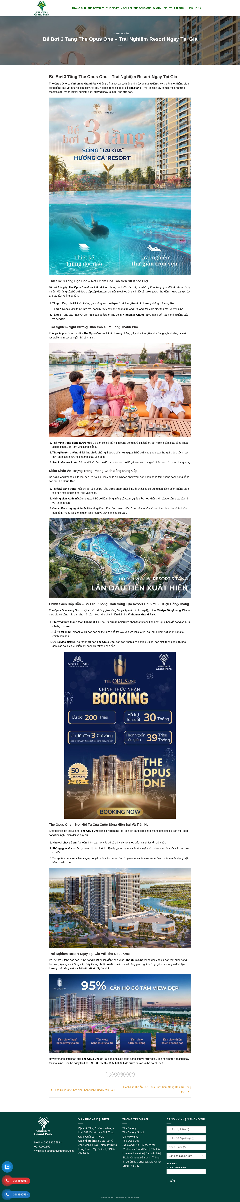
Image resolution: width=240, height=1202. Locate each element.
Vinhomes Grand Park (136, 1149)
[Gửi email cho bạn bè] (120, 1074)
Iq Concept (140, 1161)
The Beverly (96, 8)
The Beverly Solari (119, 8)
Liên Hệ (192, 8)
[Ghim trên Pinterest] (126, 1074)
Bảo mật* (176, 1165)
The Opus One (142, 8)
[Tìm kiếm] (200, 8)
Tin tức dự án (120, 33)
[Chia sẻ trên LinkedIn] (132, 1074)
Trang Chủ (79, 8)
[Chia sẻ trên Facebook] (108, 1074)
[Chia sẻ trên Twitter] (114, 1074)
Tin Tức (179, 8)
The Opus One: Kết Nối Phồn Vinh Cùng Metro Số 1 (84, 1090)
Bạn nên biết (153, 1153)
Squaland (128, 1145)
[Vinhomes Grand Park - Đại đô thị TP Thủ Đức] (50, 8)
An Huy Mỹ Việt (145, 1145)
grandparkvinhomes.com (59, 1150)
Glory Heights (162, 8)
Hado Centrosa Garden (137, 1157)
